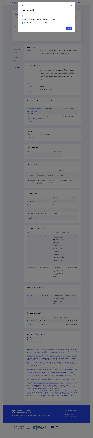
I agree (69, 28)
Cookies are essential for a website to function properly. (39, 19)
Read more (34, 16)
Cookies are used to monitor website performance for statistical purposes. (43, 22)
